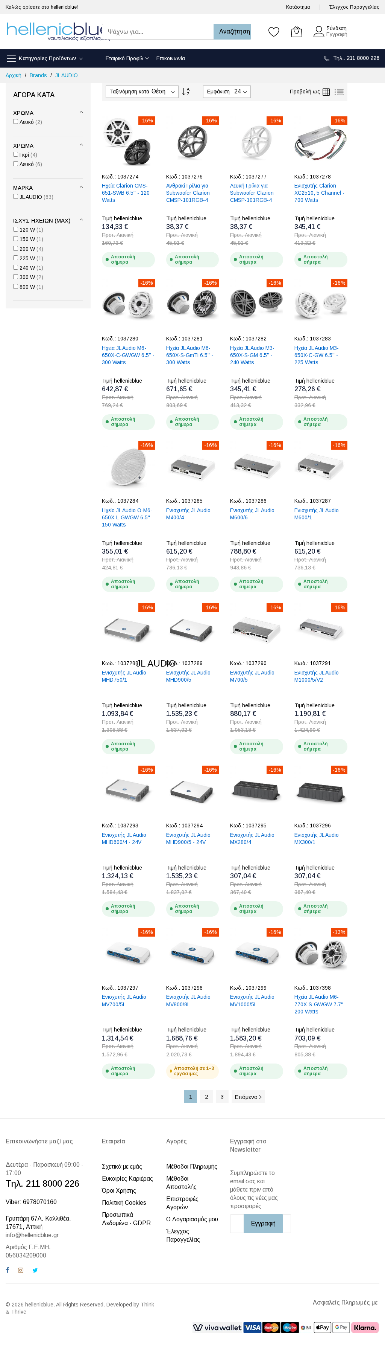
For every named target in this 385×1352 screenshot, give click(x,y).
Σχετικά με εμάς (122, 1166)
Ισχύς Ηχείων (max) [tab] (42, 220)
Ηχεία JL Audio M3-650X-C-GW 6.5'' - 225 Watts (316, 355)
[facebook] (7, 1271)
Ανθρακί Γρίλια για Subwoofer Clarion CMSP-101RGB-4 (188, 193)
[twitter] (35, 1271)
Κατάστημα (298, 7)
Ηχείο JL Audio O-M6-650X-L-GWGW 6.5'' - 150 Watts (127, 517)
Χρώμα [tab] (23, 113)
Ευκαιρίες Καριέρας (127, 1178)
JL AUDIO (66, 75)
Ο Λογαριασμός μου (192, 1219)
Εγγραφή (336, 34)
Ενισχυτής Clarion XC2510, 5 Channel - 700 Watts (319, 193)
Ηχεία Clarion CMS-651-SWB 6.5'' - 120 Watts (126, 193)
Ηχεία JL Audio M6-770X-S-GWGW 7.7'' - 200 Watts (320, 1004)
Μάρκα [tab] (23, 188)
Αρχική (14, 75)
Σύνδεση (336, 28)
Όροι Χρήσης (119, 1190)
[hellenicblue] (58, 31)
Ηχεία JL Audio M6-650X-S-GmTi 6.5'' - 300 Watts (189, 355)
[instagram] (20, 1271)
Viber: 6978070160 (31, 1202)
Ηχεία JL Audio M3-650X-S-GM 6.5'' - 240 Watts (252, 355)
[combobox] (158, 32)
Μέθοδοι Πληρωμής (191, 1166)
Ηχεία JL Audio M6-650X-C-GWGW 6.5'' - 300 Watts (128, 355)
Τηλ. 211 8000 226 (42, 1183)
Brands (39, 75)
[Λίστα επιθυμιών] (274, 32)
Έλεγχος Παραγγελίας (354, 7)
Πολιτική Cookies (124, 1202)
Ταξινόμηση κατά (129, 92)
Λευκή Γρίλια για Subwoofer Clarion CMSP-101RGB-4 (252, 193)
